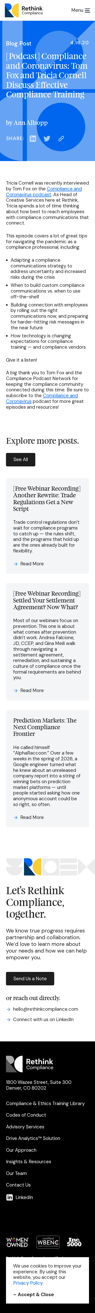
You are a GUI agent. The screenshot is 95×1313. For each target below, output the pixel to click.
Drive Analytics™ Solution (33, 1138)
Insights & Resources (28, 1162)
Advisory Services (25, 1127)
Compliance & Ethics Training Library (45, 1103)
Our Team (16, 1173)
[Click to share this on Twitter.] (46, 138)
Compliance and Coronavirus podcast (44, 192)
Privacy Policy (27, 1283)
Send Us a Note (30, 979)
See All (20, 459)
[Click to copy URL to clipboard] (61, 138)
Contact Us (18, 1185)
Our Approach (21, 1150)
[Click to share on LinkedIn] (32, 138)
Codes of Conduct (26, 1115)
